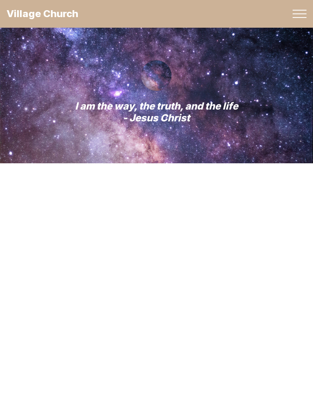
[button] (299, 14)
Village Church (42, 14)
